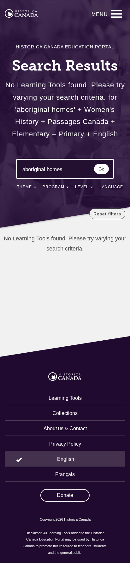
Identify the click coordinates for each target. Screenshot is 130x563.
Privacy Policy (65, 444)
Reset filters (107, 213)
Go (101, 168)
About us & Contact (65, 428)
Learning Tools (65, 398)
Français (65, 474)
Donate (65, 495)
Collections (65, 413)
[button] (26, 188)
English (65, 459)
